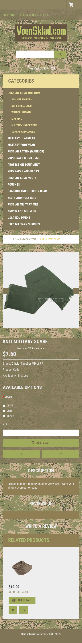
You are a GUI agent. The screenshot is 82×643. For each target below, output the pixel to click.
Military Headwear (21, 138)
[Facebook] (76, 15)
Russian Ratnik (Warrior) (26, 151)
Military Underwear (24, 125)
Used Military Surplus (24, 224)
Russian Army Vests (22, 178)
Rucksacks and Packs (23, 171)
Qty (5, 423)
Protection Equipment (24, 164)
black (10, 415)
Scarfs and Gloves (23, 131)
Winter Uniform (21, 112)
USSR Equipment (19, 218)
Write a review (36, 348)
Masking (16, 118)
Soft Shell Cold (21, 105)
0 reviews (22, 348)
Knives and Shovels (22, 211)
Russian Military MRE (23, 204)
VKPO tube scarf (19, 591)
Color (8, 396)
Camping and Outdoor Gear (27, 191)
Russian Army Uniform (24, 93)
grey (9, 410)
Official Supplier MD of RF (27, 363)
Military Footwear (21, 145)
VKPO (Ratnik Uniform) (23, 158)
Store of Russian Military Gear (41, 37)
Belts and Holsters (22, 198)
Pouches (14, 184)
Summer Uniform (22, 99)
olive (10, 405)
